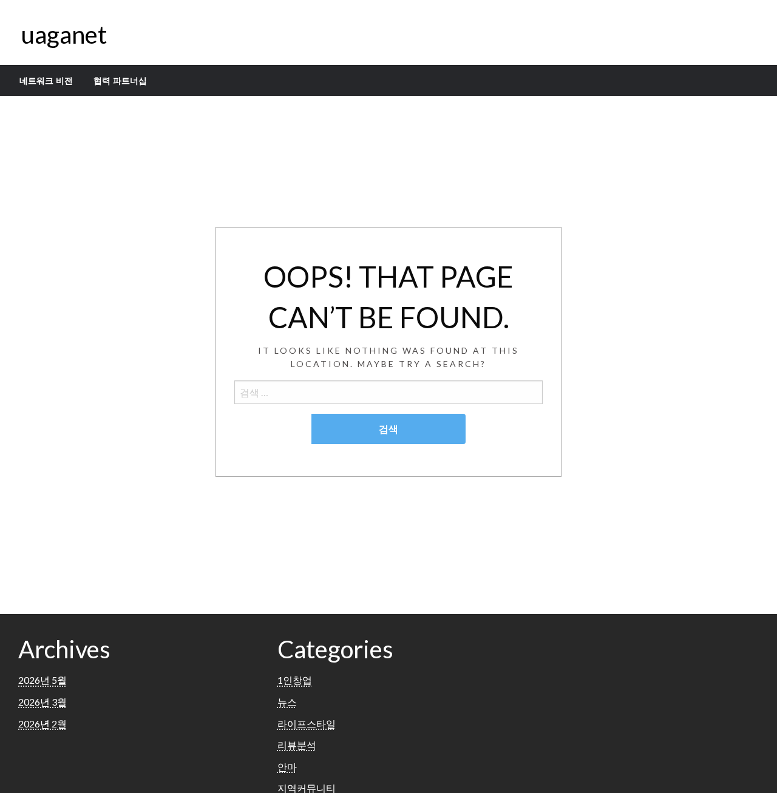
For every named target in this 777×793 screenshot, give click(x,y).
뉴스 (287, 701)
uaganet (64, 34)
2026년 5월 (42, 680)
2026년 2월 (42, 723)
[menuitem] (46, 81)
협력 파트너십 (120, 81)
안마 (287, 766)
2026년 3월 (42, 701)
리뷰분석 (296, 745)
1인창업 (294, 680)
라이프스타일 (306, 723)
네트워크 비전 (46, 81)
